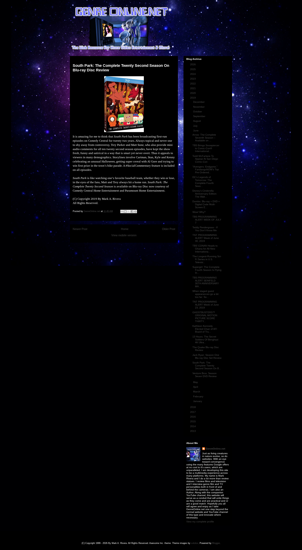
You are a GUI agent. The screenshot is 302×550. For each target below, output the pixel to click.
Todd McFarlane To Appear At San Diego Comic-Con (205, 159)
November (199, 106)
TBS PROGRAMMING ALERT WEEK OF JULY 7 (206, 219)
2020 (193, 93)
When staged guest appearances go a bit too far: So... (205, 294)
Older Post (168, 229)
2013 (193, 431)
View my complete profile (200, 521)
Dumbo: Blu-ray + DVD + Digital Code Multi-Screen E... (206, 204)
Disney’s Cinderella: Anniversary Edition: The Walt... (204, 193)
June (196, 130)
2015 (193, 421)
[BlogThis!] (125, 211)
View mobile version (123, 235)
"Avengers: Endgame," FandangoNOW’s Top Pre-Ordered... (205, 169)
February (198, 396)
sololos (194, 543)
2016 (193, 416)
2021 (193, 88)
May (196, 382)
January (198, 401)
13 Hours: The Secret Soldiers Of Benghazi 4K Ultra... (205, 339)
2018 (193, 407)
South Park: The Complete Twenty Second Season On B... (206, 365)
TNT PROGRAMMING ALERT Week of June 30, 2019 (205, 238)
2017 (193, 412)
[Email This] (122, 211)
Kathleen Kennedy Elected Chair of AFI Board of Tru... (204, 329)
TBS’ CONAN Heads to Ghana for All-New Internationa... (205, 248)
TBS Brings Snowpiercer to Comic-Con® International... (205, 148)
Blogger (216, 543)
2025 (193, 69)
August (197, 121)
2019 (193, 97)
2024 (193, 74)
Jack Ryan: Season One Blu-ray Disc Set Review (206, 356)
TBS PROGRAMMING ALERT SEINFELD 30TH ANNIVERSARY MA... (205, 282)
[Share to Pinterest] (135, 211)
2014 (193, 426)
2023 (193, 78)
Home (124, 229)
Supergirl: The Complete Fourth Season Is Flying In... (206, 270)
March (197, 391)
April (196, 386)
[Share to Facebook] (132, 211)
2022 (193, 83)
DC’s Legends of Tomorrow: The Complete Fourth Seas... (203, 181)
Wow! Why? (199, 212)
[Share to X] (128, 211)
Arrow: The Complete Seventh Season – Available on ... (204, 137)
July (195, 125)
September (199, 116)
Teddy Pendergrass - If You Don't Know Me (205, 229)
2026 (193, 64)
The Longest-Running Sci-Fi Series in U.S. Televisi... (206, 259)
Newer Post (80, 229)
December (199, 102)
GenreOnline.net (215, 448)
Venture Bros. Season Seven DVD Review (204, 375)
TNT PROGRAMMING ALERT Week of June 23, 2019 (205, 304)
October (198, 111)
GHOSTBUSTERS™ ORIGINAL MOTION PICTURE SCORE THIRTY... (204, 316)
